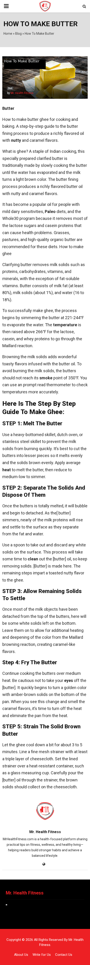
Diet (10, 88)
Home (7, 33)
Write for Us (42, 955)
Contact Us (63, 955)
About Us (21, 955)
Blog (18, 33)
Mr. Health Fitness (22, 93)
